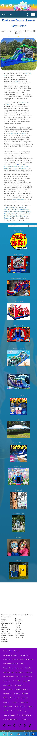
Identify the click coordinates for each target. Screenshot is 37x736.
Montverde (8, 216)
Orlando (9, 207)
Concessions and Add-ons (18, 396)
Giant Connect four (20, 169)
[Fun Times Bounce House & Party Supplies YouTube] (9, 725)
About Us (6, 711)
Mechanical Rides (18, 513)
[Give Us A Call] (34, 5)
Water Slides (18, 372)
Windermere (16, 207)
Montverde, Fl (7, 698)
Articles (13, 711)
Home (5, 651)
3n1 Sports (16, 164)
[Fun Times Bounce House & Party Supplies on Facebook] (2, 6)
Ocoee (22, 212)
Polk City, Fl (6, 702)
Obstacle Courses (18, 349)
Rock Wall (18, 490)
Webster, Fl (24, 702)
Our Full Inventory (8, 676)
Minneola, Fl (26, 693)
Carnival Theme (18, 301)
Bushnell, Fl (28, 676)
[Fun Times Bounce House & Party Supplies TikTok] (30, 725)
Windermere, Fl (7, 706)
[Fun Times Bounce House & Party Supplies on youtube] (10, 6)
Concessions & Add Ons (10, 664)
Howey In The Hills (17, 214)
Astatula (27, 214)
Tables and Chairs (18, 443)
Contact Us (30, 706)
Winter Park (8, 212)
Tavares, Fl (15, 702)
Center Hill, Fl (7, 681)
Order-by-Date (18, 231)
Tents (18, 419)
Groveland (15, 216)
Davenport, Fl (26, 681)
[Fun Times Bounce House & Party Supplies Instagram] (19, 725)
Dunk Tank (18, 560)
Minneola (7, 214)
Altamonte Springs (22, 210)
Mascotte (16, 212)
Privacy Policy (26, 715)
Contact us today (18, 200)
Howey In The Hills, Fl (21, 689)
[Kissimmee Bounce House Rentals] (18, 54)
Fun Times (16, 82)
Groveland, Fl (19, 685)
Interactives (6, 659)
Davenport (7, 218)
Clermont (23, 216)
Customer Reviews (9, 715)
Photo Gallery (22, 711)
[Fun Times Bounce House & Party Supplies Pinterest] (25, 725)
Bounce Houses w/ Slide (18, 278)
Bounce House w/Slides (10, 655)
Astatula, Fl (19, 676)
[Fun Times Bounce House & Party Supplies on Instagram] (7, 6)
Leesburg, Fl (7, 693)
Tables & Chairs (8, 668)
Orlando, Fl (24, 698)
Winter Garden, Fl (20, 706)
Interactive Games (18, 325)
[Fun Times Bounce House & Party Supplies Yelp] (14, 725)
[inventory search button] (25, 14)
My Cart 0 (24, 719)
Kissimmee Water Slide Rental (16, 133)
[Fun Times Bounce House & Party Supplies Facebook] (4, 725)
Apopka (28, 212)
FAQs (18, 715)
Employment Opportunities (11, 719)
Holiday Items (18, 466)
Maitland (13, 210)
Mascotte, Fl (16, 693)
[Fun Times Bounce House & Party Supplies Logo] (22, 6)
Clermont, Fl (16, 681)
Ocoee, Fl (16, 698)
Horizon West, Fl (8, 689)
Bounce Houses (18, 254)
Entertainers (18, 537)
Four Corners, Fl (8, 685)
